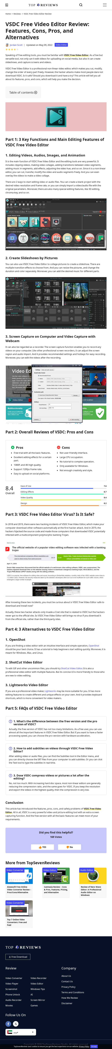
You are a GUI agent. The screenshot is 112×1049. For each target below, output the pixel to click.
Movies (9, 1005)
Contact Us (67, 981)
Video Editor (61, 44)
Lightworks (50, 691)
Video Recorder (39, 978)
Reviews (17, 13)
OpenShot (94, 645)
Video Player (11, 983)
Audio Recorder (13, 1000)
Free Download (19, 956)
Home (8, 13)
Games (34, 1005)
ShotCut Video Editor (71, 668)
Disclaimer (66, 1003)
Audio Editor (86, 870)
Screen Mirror (38, 1000)
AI (32, 994)
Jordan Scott (16, 45)
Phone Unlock (12, 994)
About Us (66, 975)
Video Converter (15, 870)
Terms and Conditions (72, 992)
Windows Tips (38, 989)
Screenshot (11, 989)
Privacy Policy (68, 986)
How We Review (69, 997)
